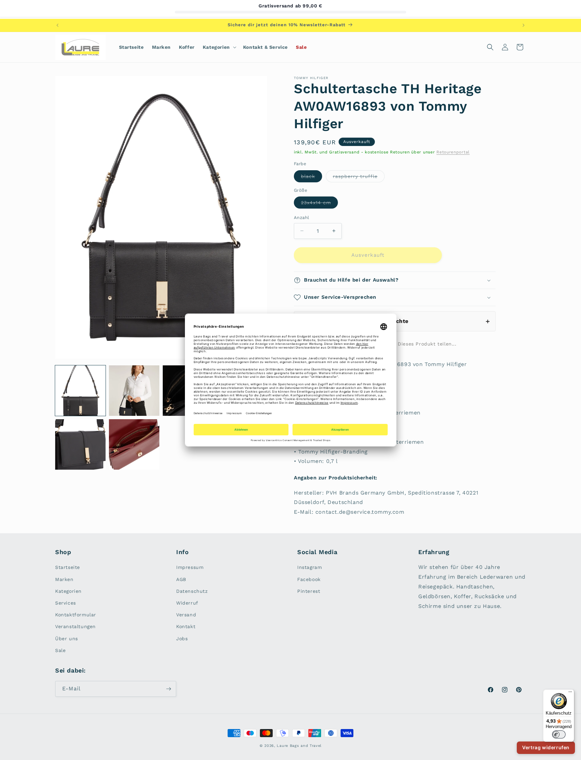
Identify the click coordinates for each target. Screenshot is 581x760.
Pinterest (308, 591)
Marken (64, 579)
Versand (186, 614)
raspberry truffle (359, 177)
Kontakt (185, 626)
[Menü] (570, 693)
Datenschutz (192, 591)
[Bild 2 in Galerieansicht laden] (134, 390)
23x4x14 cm (319, 204)
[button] (219, 47)
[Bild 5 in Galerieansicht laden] (80, 444)
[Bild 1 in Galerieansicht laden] (80, 390)
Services (65, 603)
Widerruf (187, 603)
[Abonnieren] (168, 689)
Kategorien (68, 591)
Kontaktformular (75, 614)
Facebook (309, 579)
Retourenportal (453, 152)
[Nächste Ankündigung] (523, 25)
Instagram (309, 567)
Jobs (182, 638)
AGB (181, 579)
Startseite (67, 567)
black (311, 177)
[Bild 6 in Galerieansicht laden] (134, 444)
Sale (60, 650)
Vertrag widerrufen (546, 747)
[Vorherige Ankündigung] (57, 25)
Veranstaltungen (75, 626)
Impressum (189, 567)
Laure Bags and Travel (299, 746)
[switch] (559, 734)
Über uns (66, 638)
